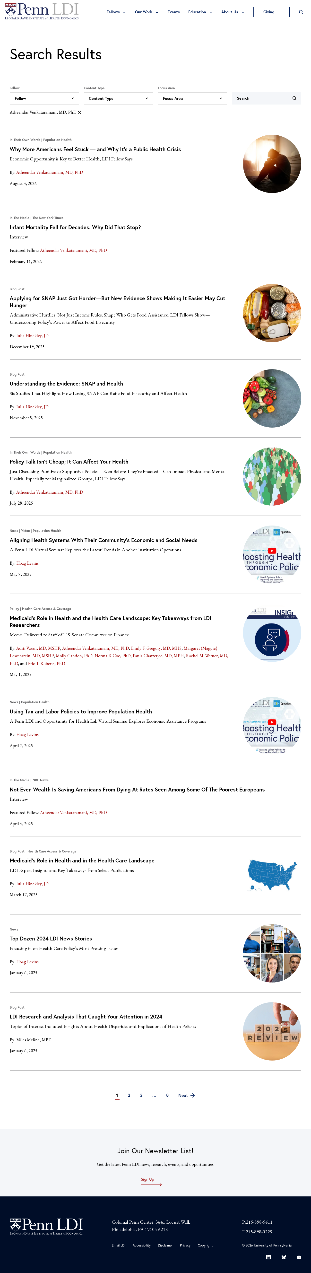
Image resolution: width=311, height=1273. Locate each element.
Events (174, 11)
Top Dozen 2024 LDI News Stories (51, 938)
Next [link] (183, 1095)
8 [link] (167, 1095)
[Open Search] (301, 12)
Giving (269, 11)
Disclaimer (165, 1245)
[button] (44, 98)
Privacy (185, 1245)
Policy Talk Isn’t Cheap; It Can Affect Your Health (69, 461)
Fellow (15, 88)
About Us (229, 11)
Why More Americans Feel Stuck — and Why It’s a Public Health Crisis (95, 149)
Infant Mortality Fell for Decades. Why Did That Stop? (75, 227)
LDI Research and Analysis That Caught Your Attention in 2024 (86, 1016)
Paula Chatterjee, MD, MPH (158, 655)
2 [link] (129, 1095)
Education (197, 11)
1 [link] (117, 1095)
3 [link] (141, 1095)
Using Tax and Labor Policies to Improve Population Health (81, 711)
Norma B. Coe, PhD (112, 655)
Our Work (143, 11)
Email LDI (118, 1245)
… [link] (154, 1095)
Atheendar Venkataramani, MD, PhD (43, 112)
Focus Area (166, 88)
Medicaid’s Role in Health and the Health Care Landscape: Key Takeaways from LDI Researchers (110, 622)
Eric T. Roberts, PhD (46, 663)
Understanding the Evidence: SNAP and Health (66, 383)
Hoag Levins (27, 563)
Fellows (113, 11)
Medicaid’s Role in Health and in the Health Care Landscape (82, 860)
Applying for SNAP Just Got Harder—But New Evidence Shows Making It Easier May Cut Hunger (117, 302)
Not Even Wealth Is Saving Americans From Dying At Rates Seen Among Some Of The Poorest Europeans (137, 789)
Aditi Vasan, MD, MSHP (38, 648)
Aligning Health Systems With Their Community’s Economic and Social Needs (104, 540)
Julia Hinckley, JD (32, 335)
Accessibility (142, 1245)
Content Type (94, 88)
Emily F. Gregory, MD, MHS (156, 648)
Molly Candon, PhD (74, 655)
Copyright (205, 1245)
